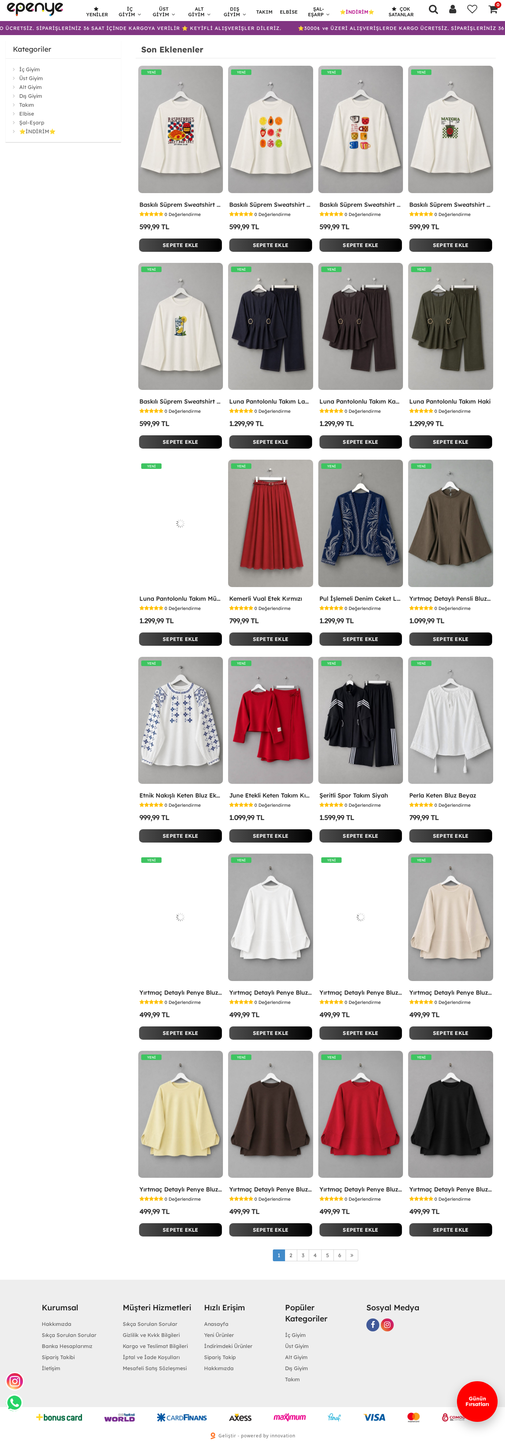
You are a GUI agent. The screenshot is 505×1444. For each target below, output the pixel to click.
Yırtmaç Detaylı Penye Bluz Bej (450, 992)
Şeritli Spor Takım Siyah (353, 795)
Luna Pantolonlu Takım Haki (450, 401)
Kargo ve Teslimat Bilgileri (155, 1346)
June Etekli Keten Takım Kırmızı (270, 795)
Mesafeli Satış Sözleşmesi (155, 1368)
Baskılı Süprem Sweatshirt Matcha (450, 204)
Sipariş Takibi (58, 1357)
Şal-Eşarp (316, 11)
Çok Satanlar (401, 11)
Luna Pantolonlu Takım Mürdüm (180, 598)
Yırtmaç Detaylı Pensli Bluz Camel (450, 598)
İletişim (51, 1368)
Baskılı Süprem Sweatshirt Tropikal (270, 204)
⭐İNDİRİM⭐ (357, 12)
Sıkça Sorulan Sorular (69, 1335)
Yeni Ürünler (219, 1335)
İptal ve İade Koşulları (151, 1357)
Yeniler (97, 14)
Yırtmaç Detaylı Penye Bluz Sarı (180, 1189)
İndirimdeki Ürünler (228, 1346)
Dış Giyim (232, 11)
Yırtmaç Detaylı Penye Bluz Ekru (270, 992)
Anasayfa (216, 1324)
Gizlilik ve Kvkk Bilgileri (151, 1335)
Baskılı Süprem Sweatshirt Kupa (360, 204)
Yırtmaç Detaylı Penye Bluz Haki (360, 992)
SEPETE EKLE (180, 245)
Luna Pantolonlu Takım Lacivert (270, 401)
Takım (264, 12)
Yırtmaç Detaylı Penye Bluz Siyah (450, 1189)
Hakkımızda (56, 1324)
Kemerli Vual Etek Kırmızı (265, 598)
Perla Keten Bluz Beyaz (442, 795)
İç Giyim (127, 11)
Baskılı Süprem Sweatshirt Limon (180, 401)
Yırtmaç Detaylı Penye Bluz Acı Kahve (270, 1189)
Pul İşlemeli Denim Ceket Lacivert (360, 598)
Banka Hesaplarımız (67, 1346)
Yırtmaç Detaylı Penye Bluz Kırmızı (360, 1189)
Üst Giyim (161, 11)
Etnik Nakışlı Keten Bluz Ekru (180, 795)
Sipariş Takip (220, 1357)
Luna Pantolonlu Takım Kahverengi (360, 401)
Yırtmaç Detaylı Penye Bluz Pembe (180, 992)
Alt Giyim (196, 11)
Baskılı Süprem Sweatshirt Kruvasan (180, 204)
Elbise (289, 12)
